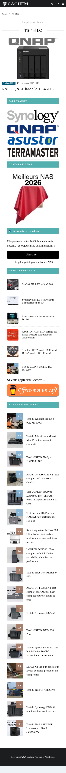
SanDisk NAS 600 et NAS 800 (37, 284)
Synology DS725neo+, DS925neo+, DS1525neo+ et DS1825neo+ (40, 351)
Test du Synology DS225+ (40, 613)
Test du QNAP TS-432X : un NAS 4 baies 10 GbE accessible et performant (42, 651)
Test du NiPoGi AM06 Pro (40, 689)
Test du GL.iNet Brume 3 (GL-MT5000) (37, 368)
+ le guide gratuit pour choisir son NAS (33, 262)
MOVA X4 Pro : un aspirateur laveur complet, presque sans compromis (42, 670)
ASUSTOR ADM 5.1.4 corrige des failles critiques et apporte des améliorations (39, 334)
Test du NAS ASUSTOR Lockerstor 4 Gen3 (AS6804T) (39, 728)
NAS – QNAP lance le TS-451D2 (28, 89)
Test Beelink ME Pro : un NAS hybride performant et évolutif (41, 517)
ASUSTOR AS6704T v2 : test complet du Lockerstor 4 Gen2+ (42, 478)
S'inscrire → (33, 254)
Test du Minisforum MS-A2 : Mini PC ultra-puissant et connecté (42, 440)
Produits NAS (9, 83)
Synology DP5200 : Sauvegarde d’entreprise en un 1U (38, 301)
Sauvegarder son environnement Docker (38, 318)
